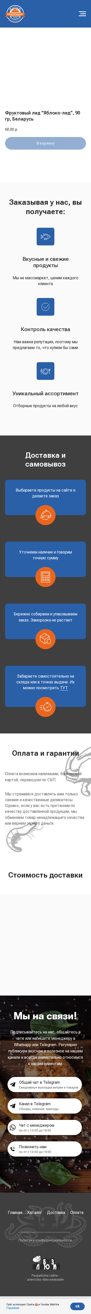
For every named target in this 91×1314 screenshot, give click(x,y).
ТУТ (64, 687)
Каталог (34, 1212)
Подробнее (12, 1308)
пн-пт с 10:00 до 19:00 (35, 1152)
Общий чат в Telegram (39, 1082)
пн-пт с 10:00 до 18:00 (35, 1130)
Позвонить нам (33, 1146)
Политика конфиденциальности (45, 1240)
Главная (15, 1212)
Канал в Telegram (35, 1103)
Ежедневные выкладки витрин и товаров (48, 1087)
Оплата (76, 1212)
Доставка (56, 1212)
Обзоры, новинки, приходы (39, 1109)
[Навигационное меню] (82, 13)
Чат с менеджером (36, 1125)
